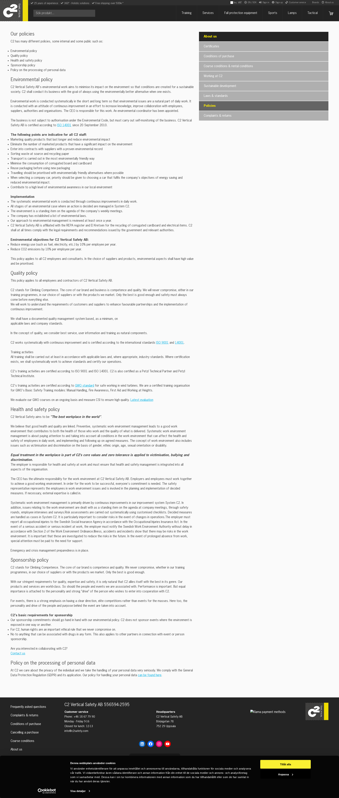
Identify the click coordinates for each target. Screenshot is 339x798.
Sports (272, 13)
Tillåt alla (285, 764)
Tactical (312, 13)
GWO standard (84, 385)
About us (329, 3)
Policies (210, 105)
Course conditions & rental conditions (228, 66)
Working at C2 (213, 76)
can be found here (149, 675)
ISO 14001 (64, 125)
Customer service (297, 3)
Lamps (292, 13)
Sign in (266, 3)
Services (208, 13)
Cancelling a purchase (25, 732)
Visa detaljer (78, 791)
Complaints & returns (217, 115)
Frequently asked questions (28, 707)
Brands (315, 3)
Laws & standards (216, 96)
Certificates (211, 46)
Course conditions (22, 741)
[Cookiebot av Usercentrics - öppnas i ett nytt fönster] (46, 791)
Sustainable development (220, 86)
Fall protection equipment (240, 13)
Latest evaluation (141, 400)
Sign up (279, 3)
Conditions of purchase (219, 56)
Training (187, 13)
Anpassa (283, 774)
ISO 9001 (162, 342)
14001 (179, 342)
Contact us (18, 653)
